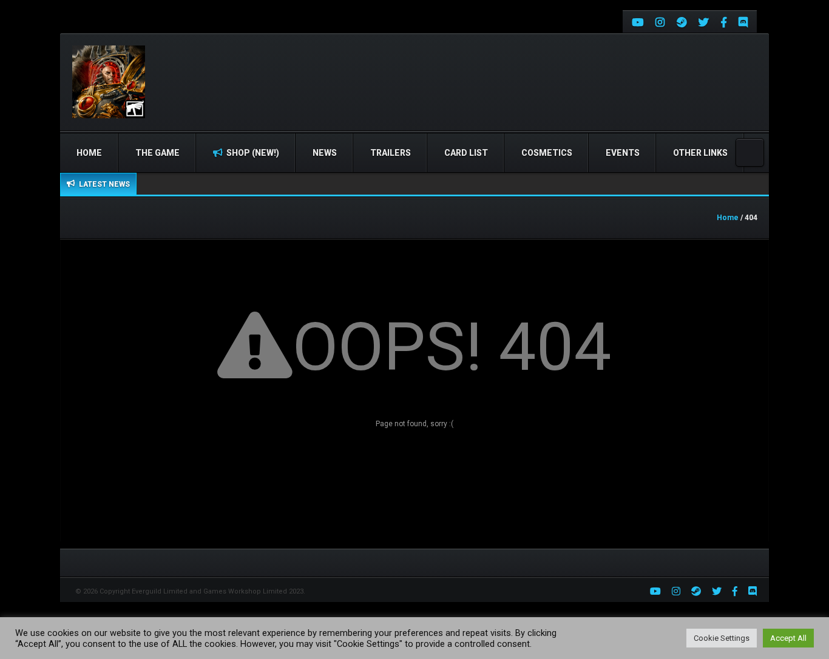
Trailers (390, 153)
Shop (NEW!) (252, 153)
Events (623, 153)
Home (89, 153)
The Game (157, 153)
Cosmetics (546, 153)
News (325, 153)
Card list (466, 153)
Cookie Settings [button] (721, 638)
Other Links (700, 153)
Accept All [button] (788, 638)
